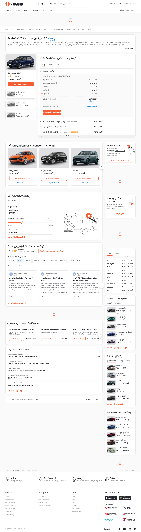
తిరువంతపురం (111, 283)
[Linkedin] (135, 529)
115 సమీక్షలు (15, 76)
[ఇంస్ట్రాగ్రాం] (130, 529)
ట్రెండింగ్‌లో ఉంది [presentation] (111, 360)
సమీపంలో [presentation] (110, 253)
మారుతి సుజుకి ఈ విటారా (123, 425)
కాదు (97, 400)
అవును (88, 400)
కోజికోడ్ (109, 267)
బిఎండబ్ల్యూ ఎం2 (121, 324)
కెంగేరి (108, 260)
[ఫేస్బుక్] (115, 529)
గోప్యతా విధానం (9, 505)
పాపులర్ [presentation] (118, 253)
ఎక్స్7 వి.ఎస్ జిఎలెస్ (54, 183)
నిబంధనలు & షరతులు (10, 502)
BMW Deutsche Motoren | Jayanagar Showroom (22, 329)
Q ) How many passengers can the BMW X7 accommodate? (28, 363)
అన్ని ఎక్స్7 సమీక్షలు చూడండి (16, 303)
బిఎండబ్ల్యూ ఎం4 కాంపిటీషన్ (124, 332)
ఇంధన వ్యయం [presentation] (12, 200)
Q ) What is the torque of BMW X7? (20, 378)
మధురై (108, 277)
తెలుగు (112, 3)
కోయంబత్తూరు (110, 263)
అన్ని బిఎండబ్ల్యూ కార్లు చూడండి (115, 348)
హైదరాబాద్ (110, 287)
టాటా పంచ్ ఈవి (121, 440)
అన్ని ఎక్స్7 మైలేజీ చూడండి (15, 237)
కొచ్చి (108, 280)
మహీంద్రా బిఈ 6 (121, 417)
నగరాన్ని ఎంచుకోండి (127, 10)
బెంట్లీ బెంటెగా (120, 373)
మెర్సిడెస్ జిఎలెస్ (46, 171)
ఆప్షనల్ (45, 94)
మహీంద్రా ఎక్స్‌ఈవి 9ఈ (122, 432)
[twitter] (119, 529)
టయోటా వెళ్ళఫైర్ (121, 396)
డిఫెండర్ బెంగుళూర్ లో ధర (85, 178)
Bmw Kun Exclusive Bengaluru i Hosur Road (86, 329)
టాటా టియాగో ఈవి (121, 448)
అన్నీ (43, 64)
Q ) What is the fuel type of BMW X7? (21, 385)
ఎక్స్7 (7, 29)
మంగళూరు (110, 273)
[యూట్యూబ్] (124, 529)
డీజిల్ (50, 64)
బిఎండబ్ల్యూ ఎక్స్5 (121, 308)
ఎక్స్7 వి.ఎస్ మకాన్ (22, 183)
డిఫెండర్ (75, 171)
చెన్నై (108, 270)
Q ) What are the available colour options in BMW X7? (26, 371)
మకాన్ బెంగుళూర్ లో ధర (22, 178)
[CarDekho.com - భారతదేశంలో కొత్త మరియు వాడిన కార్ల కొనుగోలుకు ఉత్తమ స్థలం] (14, 4)
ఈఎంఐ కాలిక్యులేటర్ (91, 106)
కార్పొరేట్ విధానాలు (10, 508)
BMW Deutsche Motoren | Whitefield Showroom (54, 329)
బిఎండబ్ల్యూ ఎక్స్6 (121, 317)
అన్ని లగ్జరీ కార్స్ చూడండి (114, 404)
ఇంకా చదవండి (129, 48)
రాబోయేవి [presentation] (118, 303)
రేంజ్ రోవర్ (119, 365)
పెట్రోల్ (57, 64)
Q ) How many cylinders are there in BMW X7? (24, 356)
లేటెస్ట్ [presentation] (121, 360)
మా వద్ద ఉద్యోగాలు (9, 499)
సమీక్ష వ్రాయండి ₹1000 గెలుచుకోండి (51, 251)
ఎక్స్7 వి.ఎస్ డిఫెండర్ (85, 183)
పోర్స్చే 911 (119, 388)
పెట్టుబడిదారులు (9, 511)
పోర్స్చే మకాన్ (13, 171)
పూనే (108, 290)
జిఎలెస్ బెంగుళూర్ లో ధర (54, 178)
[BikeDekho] (111, 507)
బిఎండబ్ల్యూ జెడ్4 (121, 339)
